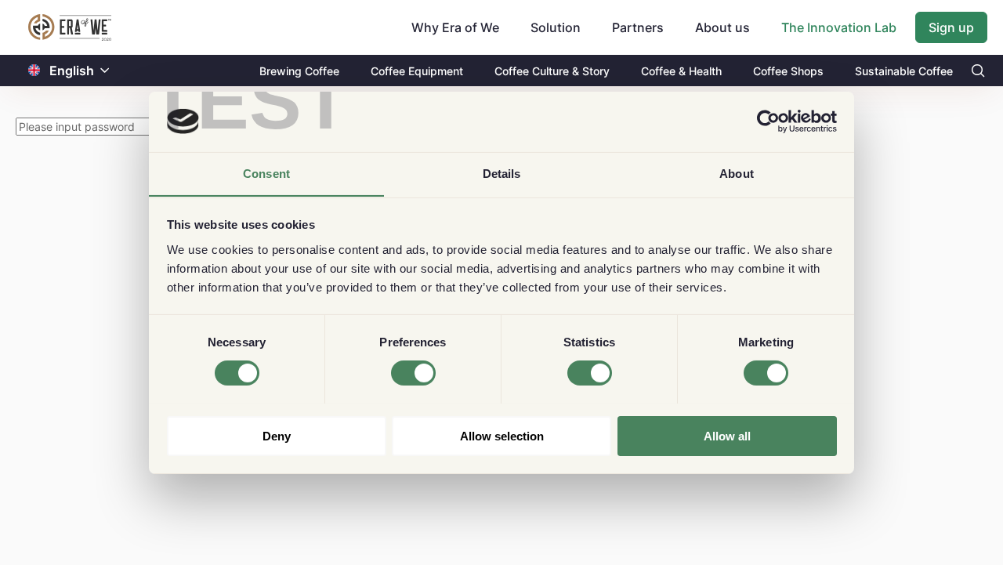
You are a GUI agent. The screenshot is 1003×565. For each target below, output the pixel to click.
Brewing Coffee (299, 71)
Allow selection (502, 435)
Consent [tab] (266, 172)
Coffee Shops (788, 71)
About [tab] (736, 172)
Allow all (727, 435)
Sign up (951, 27)
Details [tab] (502, 172)
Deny (277, 435)
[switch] (413, 373)
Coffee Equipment (417, 71)
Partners (638, 27)
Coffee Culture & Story (552, 71)
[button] (105, 71)
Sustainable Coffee (904, 71)
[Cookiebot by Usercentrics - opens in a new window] (768, 121)
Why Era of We (455, 27)
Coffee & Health (681, 71)
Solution (555, 27)
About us (722, 27)
